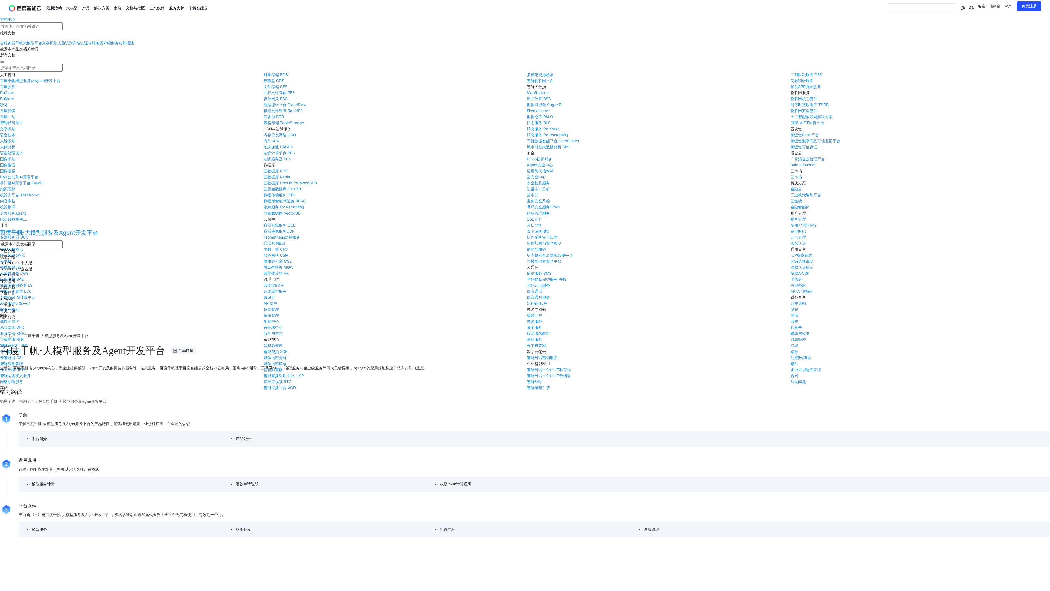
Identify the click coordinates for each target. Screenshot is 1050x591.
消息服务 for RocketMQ (547, 134)
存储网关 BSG (276, 98)
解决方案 (101, 8)
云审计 (532, 195)
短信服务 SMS (539, 273)
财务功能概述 (122, 42)
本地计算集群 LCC (16, 291)
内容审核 (7, 201)
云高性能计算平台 (15, 303)
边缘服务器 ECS (277, 159)
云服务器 (7, 42)
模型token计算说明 (455, 484)
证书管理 (798, 237)
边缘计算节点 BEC (279, 152)
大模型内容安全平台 (544, 261)
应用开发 (243, 530)
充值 (794, 315)
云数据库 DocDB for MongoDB (290, 183)
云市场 (796, 177)
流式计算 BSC (539, 98)
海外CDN (272, 140)
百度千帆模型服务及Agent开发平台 (30, 80)
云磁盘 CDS (274, 80)
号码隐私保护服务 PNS (547, 279)
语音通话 (534, 291)
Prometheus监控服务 (282, 237)
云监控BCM (274, 285)
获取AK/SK (800, 273)
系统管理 (651, 530)
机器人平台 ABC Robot (20, 195)
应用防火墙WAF (540, 171)
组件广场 (447, 530)
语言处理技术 (11, 152)
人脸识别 (65, 42)
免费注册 (1029, 6)
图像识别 (7, 159)
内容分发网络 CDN (280, 134)
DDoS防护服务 (539, 159)
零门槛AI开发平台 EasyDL (22, 183)
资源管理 (271, 315)
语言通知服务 (538, 297)
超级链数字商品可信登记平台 (815, 140)
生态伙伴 (157, 8)
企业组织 (798, 231)
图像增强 (7, 171)
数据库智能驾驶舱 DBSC (285, 201)
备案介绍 (103, 42)
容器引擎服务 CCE (279, 225)
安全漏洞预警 (538, 231)
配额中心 (271, 321)
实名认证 (798, 243)
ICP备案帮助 (801, 255)
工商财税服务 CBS (806, 74)
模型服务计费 (43, 484)
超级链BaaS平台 (805, 134)
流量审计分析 (538, 189)
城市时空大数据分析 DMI (548, 146)
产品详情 (186, 351)
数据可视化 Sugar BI (544, 104)
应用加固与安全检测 (544, 243)
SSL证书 (534, 219)
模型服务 (39, 530)
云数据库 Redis (277, 177)
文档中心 (7, 19)
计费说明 (798, 303)
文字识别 (49, 42)
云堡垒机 (534, 225)
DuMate (7, 98)
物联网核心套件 (804, 98)
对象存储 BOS (276, 74)
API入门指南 (801, 291)
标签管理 (271, 309)
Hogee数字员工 (13, 219)
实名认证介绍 (84, 42)
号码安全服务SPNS (543, 207)
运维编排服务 (275, 291)
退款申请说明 (247, 484)
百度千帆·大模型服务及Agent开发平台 (49, 232)
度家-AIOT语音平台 (807, 122)
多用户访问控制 (804, 225)
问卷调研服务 (802, 80)
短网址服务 (536, 249)
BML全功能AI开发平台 (19, 177)
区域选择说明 (802, 261)
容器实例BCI (274, 243)
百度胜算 (7, 86)
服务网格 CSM (276, 255)
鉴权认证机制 (802, 267)
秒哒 (4, 104)
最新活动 (54, 8)
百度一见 (7, 116)
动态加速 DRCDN (279, 146)
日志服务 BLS (538, 122)
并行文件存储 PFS (279, 92)
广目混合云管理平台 (808, 159)
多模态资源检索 (540, 74)
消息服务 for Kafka (543, 128)
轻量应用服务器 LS (16, 285)
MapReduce (538, 92)
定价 (117, 8)
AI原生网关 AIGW (278, 267)
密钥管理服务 (538, 213)
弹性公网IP (9, 321)
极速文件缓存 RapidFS (283, 110)
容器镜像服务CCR (279, 231)
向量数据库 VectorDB (282, 213)
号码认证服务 (538, 285)
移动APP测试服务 (806, 86)
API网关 (270, 303)
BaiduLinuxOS (803, 165)
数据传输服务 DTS (279, 195)
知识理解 (7, 189)
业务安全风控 (538, 201)
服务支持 (176, 8)
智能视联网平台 (540, 80)
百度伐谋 (7, 110)
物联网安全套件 (804, 110)
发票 (794, 309)
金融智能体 (800, 207)
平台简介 (39, 439)
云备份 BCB (274, 116)
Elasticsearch (538, 110)
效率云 (269, 297)
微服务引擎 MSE (278, 261)
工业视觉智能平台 (806, 195)
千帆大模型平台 (28, 42)
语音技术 (7, 134)
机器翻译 (7, 207)
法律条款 (798, 285)
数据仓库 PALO (540, 116)
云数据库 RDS (276, 171)
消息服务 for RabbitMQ (284, 207)
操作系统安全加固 (542, 237)
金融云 (796, 189)
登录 (1008, 6)
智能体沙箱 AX (276, 273)
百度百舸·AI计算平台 (17, 297)
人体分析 (7, 146)
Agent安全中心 (540, 165)
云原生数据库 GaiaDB (282, 189)
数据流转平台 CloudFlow (285, 104)
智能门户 (534, 315)
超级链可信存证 (804, 146)
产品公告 (243, 439)
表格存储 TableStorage (284, 122)
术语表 (796, 279)
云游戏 (796, 201)
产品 (86, 8)
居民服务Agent (13, 213)
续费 (794, 321)
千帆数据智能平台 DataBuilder (553, 140)
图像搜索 (7, 165)
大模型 (72, 8)
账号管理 (798, 219)
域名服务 (534, 321)
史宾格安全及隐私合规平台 (550, 255)
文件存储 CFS (275, 86)
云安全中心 (536, 177)
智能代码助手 (11, 122)
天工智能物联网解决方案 (812, 116)
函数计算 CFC (276, 249)
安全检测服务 (538, 183)
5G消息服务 (537, 303)
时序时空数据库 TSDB (810, 104)
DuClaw (7, 92)
